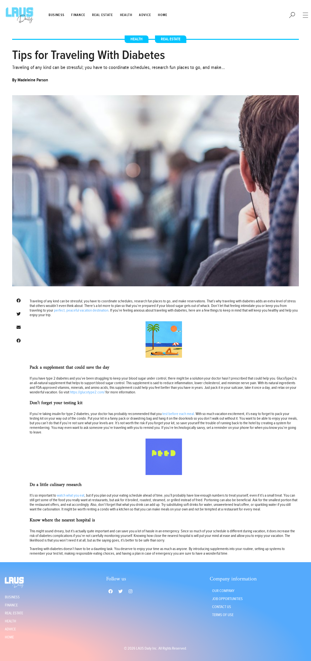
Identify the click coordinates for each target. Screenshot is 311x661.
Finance (78, 15)
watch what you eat (70, 495)
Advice (145, 15)
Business (56, 15)
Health (126, 15)
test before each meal (178, 414)
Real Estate (102, 15)
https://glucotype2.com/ (87, 392)
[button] (18, 300)
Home (162, 15)
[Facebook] (110, 591)
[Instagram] (130, 591)
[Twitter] (120, 591)
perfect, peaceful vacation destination (81, 310)
